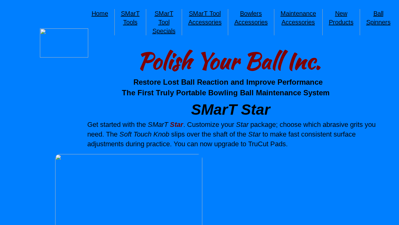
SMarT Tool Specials (163, 22)
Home (100, 13)
